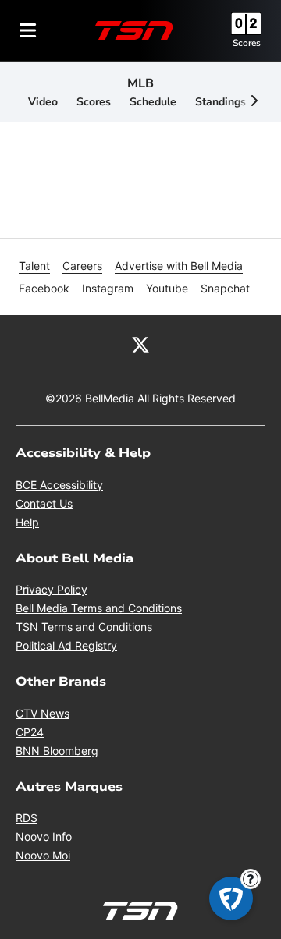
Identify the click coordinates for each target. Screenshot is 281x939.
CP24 (30, 732)
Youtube (167, 288)
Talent (34, 265)
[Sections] (28, 30)
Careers (82, 265)
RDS (26, 817)
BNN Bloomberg (57, 750)
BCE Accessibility (59, 484)
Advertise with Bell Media (179, 265)
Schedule (153, 101)
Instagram (107, 288)
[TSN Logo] (134, 30)
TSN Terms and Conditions (84, 626)
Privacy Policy (51, 589)
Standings (220, 101)
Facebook (44, 288)
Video (43, 101)
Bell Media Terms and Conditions (99, 608)
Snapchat (225, 288)
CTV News (42, 713)
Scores (247, 43)
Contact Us (44, 503)
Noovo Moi (43, 855)
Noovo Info (44, 836)
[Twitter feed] (140, 343)
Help (27, 522)
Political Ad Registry (66, 645)
